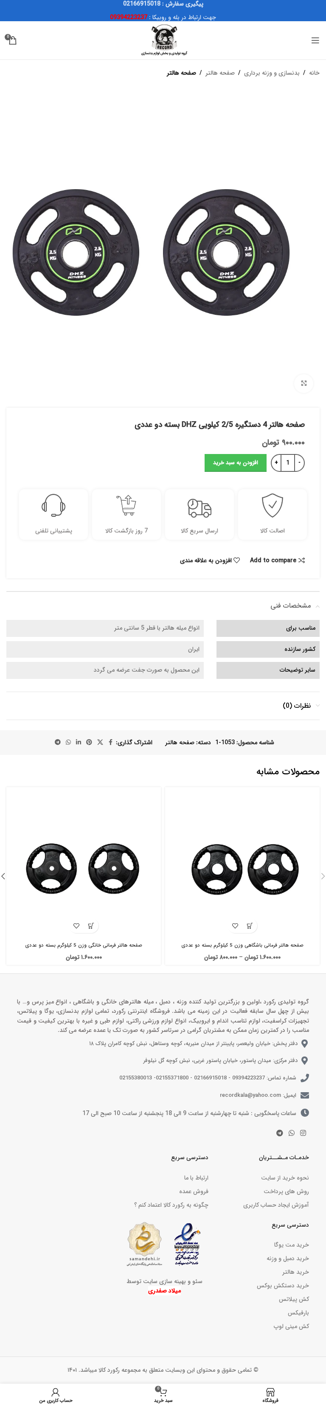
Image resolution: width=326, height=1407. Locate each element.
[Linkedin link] (78, 742)
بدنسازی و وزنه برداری (272, 73)
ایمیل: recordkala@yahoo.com (258, 1095)
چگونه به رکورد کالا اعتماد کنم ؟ (171, 1205)
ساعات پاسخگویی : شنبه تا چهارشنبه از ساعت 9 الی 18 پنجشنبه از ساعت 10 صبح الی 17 (189, 1113)
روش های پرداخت (286, 1191)
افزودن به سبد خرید (235, 462)
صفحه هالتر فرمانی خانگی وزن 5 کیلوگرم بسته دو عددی (83, 945)
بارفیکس (298, 1312)
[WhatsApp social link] (68, 742)
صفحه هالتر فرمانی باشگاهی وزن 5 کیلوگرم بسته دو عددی (242, 945)
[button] (91, 925)
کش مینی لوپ (291, 1326)
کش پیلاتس (294, 1299)
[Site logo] (163, 40)
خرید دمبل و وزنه (288, 1258)
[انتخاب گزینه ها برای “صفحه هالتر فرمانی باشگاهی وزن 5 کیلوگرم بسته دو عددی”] (249, 925)
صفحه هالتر (220, 73)
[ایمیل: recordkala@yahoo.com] (305, 1095)
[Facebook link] (111, 742)
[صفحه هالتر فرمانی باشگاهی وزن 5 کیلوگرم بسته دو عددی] (242, 864)
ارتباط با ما (196, 1178)
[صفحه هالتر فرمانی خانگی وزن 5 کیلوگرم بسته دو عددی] (84, 864)
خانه (314, 73)
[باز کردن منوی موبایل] (315, 40)
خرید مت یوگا (291, 1245)
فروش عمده (193, 1191)
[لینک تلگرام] (57, 742)
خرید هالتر (295, 1272)
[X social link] (100, 742)
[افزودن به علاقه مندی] (235, 925)
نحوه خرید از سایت (285, 1178)
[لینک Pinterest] (89, 742)
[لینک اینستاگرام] (303, 1133)
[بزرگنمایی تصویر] (303, 383)
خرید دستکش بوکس (283, 1285)
